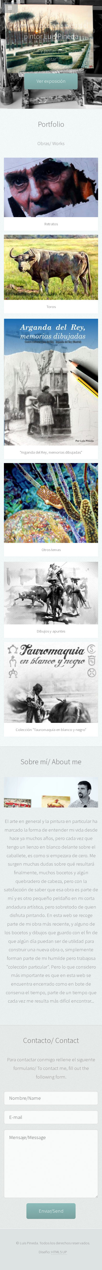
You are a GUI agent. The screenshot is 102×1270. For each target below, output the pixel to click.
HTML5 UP (59, 1251)
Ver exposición (51, 81)
